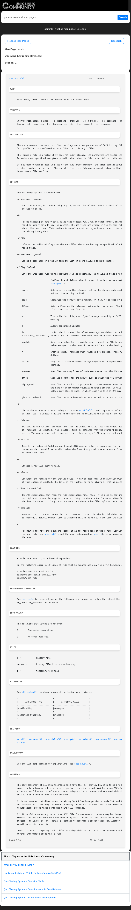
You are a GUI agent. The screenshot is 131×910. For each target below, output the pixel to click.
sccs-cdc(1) (35, 739)
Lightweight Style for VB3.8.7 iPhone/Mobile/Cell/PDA (32, 873)
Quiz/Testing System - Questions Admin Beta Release (32, 889)
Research (116, 40)
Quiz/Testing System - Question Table (24, 881)
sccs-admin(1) (16, 78)
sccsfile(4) (85, 410)
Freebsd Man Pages (18, 40)
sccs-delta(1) (53, 739)
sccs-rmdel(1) (103, 739)
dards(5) (22, 742)
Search (123, 17)
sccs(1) (97, 534)
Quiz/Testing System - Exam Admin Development (30, 897)
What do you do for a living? (19, 864)
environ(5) (28, 599)
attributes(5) (29, 692)
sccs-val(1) (51, 534)
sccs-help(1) (86, 739)
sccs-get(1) (57, 283)
